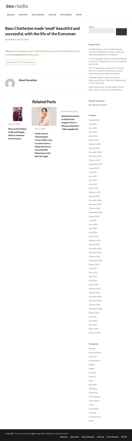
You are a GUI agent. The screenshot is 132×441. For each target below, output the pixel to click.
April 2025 (93, 184)
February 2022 (94, 333)
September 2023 (95, 260)
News (91, 380)
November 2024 (95, 204)
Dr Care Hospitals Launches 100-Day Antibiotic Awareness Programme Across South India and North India (108, 61)
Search (91, 27)
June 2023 (93, 272)
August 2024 (94, 216)
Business (11, 14)
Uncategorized (95, 417)
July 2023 (92, 268)
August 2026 (94, 120)
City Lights (34, 54)
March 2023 (93, 284)
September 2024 (95, 212)
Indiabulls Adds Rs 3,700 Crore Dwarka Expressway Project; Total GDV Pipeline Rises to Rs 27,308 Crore (107, 80)
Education (23, 14)
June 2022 (93, 321)
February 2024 (94, 240)
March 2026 (93, 140)
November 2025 (95, 156)
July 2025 (92, 172)
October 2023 (94, 256)
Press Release (66, 14)
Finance (92, 364)
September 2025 (95, 164)
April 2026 (93, 136)
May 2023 (93, 276)
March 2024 (93, 236)
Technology (93, 409)
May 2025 (93, 180)
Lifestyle (52, 14)
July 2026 (92, 124)
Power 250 (93, 393)
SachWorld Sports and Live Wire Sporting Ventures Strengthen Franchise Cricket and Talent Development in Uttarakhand (106, 52)
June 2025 (93, 176)
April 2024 (93, 232)
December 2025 (95, 152)
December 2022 (95, 296)
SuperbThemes (61, 433)
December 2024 (95, 200)
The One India (20, 433)
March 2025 (93, 188)
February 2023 (94, 288)
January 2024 (94, 244)
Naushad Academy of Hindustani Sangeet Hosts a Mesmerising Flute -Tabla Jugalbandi (70, 122)
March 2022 (93, 329)
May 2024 (93, 228)
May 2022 (93, 325)
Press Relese (94, 401)
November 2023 (95, 252)
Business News (95, 352)
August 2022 (94, 313)
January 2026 (94, 148)
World (79, 14)
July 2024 (92, 220)
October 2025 (94, 160)
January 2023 (94, 292)
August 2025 (94, 168)
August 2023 (94, 264)
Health (91, 368)
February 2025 (94, 192)
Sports (91, 405)
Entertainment (38, 14)
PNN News (93, 389)
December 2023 (95, 248)
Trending (92, 413)
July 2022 (92, 317)
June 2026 (93, 128)
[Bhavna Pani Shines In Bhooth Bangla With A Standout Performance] (17, 113)
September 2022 (95, 309)
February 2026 (94, 144)
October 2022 (94, 304)
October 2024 (94, 208)
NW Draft (93, 385)
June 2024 (93, 224)
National (92, 376)
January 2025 (94, 196)
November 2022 (95, 300)
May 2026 (93, 132)
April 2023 (93, 280)
